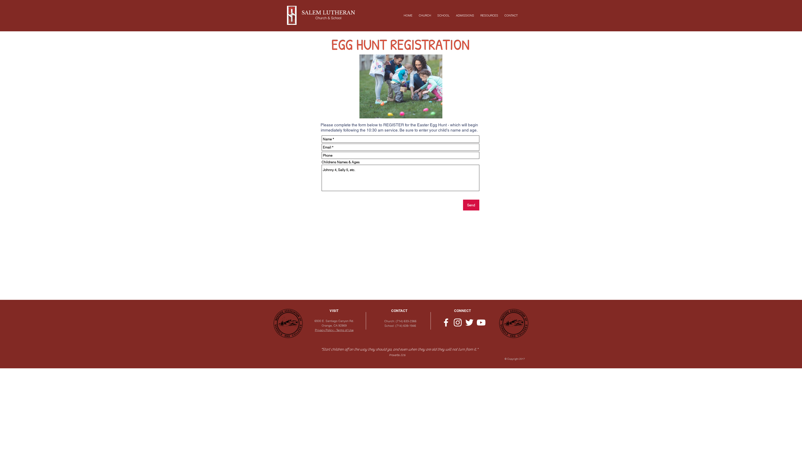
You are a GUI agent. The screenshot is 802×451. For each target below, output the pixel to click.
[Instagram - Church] (457, 322)
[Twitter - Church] (469, 322)
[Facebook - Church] (446, 322)
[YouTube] (481, 322)
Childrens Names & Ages (341, 162)
